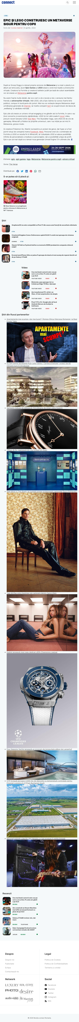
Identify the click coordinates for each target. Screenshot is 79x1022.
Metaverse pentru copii (51, 159)
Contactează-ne (12, 971)
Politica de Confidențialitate (56, 964)
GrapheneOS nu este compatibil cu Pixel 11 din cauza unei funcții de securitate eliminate (44, 225)
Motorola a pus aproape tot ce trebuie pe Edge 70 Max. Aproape (43, 283)
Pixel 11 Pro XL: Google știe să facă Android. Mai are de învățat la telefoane (44, 304)
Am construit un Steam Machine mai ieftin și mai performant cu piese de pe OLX (24, 910)
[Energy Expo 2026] (39, 153)
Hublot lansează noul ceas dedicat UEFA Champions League (32, 652)
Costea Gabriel (17, 28)
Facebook (34, 132)
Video (47, 278)
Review (15, 904)
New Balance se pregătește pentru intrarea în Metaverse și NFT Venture (15, 208)
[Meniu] (74, 2)
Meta (41, 132)
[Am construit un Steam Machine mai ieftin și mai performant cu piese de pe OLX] (7, 911)
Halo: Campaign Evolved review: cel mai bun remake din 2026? (24, 929)
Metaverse (22, 93)
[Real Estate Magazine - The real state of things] (26, 986)
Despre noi (9, 960)
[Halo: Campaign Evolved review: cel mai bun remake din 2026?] (7, 931)
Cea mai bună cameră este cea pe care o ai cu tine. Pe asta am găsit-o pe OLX (44, 274)
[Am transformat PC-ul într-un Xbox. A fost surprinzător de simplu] (25, 295)
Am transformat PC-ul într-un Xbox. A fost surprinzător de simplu (44, 293)
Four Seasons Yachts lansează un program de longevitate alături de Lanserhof (39, 749)
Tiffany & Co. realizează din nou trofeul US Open (27, 450)
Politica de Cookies (53, 960)
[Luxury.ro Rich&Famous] (12, 986)
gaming (14, 241)
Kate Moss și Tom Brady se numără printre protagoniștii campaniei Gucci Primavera (42, 491)
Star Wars (32, 119)
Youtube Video (36, 278)
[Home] (8, 2)
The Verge (13, 164)
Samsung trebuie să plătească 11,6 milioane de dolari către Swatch (35, 408)
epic (13, 159)
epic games (21, 159)
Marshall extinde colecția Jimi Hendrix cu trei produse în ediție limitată (36, 838)
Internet (27, 106)
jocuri (62, 116)
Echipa (8, 968)
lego (28, 159)
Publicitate (9, 964)
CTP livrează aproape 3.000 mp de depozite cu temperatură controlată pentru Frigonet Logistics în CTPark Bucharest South (39, 782)
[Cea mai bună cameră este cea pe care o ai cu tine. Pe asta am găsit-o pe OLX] (25, 275)
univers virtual (68, 159)
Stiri (6, 15)
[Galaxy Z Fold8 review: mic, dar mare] (7, 921)
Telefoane (24, 924)
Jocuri (15, 934)
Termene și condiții (52, 968)
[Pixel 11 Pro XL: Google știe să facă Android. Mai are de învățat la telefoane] (25, 305)
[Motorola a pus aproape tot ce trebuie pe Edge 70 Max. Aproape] (25, 285)
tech (49, 106)
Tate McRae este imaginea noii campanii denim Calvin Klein (31, 593)
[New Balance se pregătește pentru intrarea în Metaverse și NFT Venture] (15, 192)
